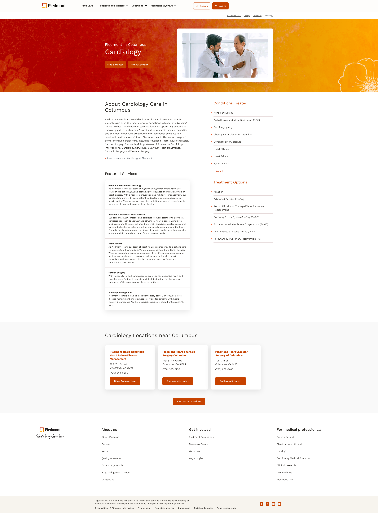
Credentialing (284, 472)
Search (204, 6)
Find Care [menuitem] (87, 5)
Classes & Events (198, 444)
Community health (112, 465)
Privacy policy (144, 508)
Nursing (281, 451)
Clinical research (286, 465)
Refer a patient (285, 437)
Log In (222, 6)
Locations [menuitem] (137, 5)
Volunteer (194, 451)
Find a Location (140, 64)
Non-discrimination (165, 508)
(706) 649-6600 (119, 372)
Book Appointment (125, 381)
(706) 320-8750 (171, 369)
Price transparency (226, 508)
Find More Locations (189, 401)
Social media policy (203, 508)
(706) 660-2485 (224, 369)
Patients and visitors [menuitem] (112, 5)
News (104, 451)
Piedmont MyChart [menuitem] (161, 5)
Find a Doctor (115, 64)
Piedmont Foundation (201, 437)
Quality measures (111, 458)
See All (219, 171)
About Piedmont (110, 437)
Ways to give (196, 458)
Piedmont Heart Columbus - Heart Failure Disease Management (128, 355)
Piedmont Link (285, 479)
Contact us (107, 479)
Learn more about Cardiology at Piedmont (129, 158)
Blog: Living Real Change (115, 472)
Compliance (184, 508)
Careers (105, 444)
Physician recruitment (289, 444)
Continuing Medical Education (294, 458)
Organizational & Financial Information (114, 508)
